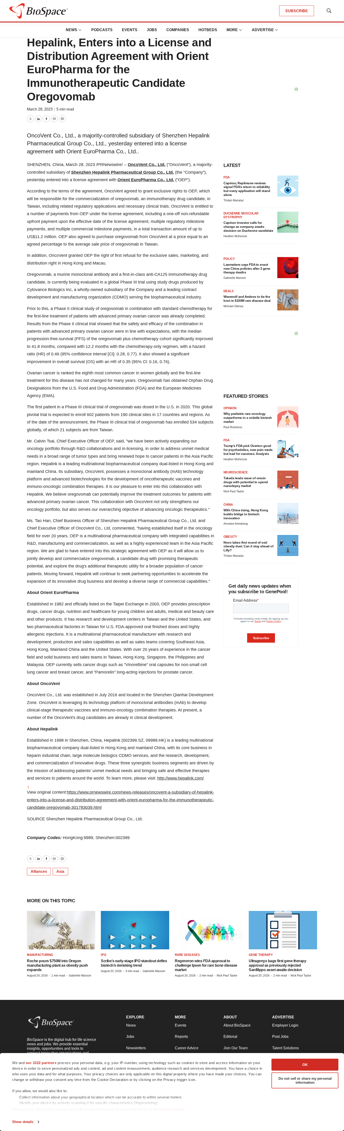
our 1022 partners (41, 1063)
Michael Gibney (233, 306)
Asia (60, 871)
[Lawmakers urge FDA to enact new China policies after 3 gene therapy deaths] (287, 267)
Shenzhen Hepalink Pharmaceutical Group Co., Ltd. (122, 172)
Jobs (152, 30)
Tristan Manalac (233, 200)
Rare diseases (187, 955)
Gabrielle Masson (234, 278)
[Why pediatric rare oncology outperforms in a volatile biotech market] (287, 416)
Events (129, 30)
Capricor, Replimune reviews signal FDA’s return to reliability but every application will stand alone (246, 189)
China (228, 504)
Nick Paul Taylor (233, 491)
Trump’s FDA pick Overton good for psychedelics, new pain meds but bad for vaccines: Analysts (248, 450)
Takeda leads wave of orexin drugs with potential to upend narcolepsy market (245, 482)
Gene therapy (261, 955)
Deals (228, 291)
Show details (22, 1122)
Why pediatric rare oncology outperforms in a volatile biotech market (247, 418)
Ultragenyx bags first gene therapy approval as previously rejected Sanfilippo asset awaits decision (277, 965)
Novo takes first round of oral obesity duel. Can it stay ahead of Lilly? (248, 546)
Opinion (229, 408)
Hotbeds (207, 30)
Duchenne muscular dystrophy (240, 215)
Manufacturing (40, 955)
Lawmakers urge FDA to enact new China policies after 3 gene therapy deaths (246, 268)
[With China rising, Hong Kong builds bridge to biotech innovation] (287, 513)
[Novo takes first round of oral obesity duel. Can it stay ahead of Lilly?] (287, 545)
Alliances (39, 871)
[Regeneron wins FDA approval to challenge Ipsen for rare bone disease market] (209, 930)
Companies (177, 30)
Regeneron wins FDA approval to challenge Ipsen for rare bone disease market (206, 965)
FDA (226, 177)
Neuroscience (235, 472)
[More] (80, 30)
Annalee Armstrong (235, 523)
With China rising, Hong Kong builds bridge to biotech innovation (245, 514)
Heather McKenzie (235, 236)
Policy (229, 259)
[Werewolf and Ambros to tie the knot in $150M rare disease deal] (287, 299)
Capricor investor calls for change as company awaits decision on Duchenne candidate (248, 226)
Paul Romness (232, 427)
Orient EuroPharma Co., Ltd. (145, 179)
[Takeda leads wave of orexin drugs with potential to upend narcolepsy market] (287, 481)
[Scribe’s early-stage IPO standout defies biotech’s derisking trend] (135, 930)
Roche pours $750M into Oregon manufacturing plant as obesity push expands (57, 965)
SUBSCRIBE (296, 11)
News (71, 30)
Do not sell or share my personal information (305, 1080)
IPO (103, 955)
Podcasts (102, 30)
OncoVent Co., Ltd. (146, 164)
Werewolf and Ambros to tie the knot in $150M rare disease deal (247, 298)
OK (305, 1065)
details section (172, 1109)
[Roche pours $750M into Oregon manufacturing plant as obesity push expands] (61, 930)
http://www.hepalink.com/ (180, 778)
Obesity (230, 536)
